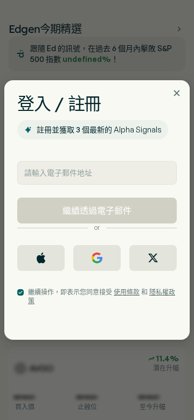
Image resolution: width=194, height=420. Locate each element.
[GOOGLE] (97, 258)
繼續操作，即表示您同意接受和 (101, 296)
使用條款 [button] (127, 292)
